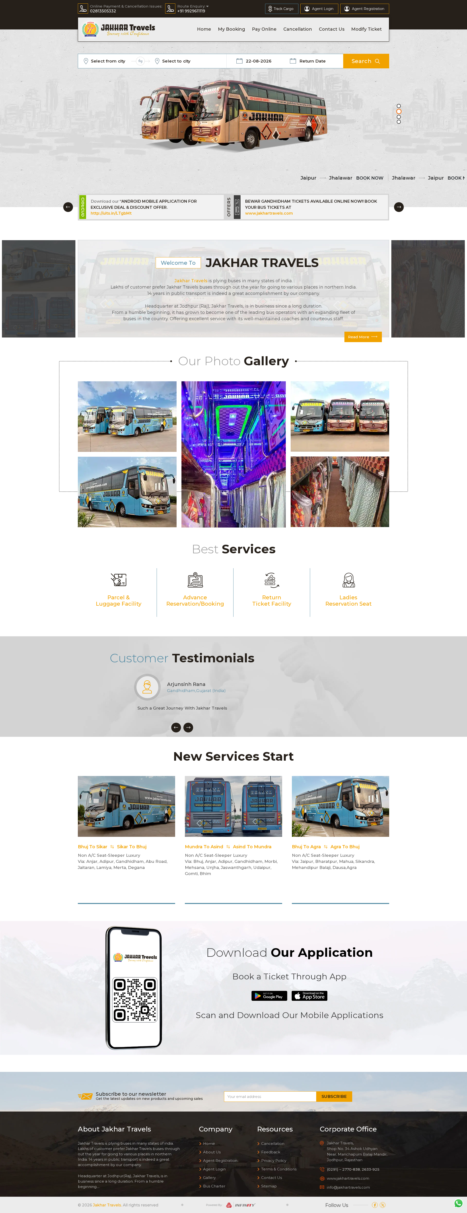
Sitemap (269, 1186)
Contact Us (331, 29)
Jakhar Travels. (107, 1205)
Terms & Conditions (278, 1169)
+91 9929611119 (191, 11)
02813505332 (103, 11)
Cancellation (297, 29)
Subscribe (334, 1096)
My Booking (231, 29)
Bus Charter (214, 1186)
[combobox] (119, 61)
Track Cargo (284, 9)
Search (362, 61)
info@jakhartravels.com (348, 1187)
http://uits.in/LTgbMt (265, 213)
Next (399, 207)
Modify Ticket (366, 29)
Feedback (270, 1152)
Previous (68, 207)
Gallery (209, 1177)
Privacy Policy (273, 1160)
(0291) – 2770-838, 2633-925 (353, 1169)
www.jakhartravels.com (114, 213)
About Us (212, 1152)
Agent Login (322, 9)
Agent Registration (368, 9)
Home (204, 29)
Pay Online (264, 29)
